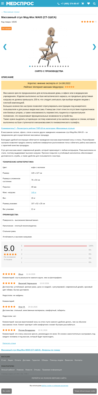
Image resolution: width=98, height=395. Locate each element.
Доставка (26, 360)
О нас (3, 360)
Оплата (18, 360)
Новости (28, 370)
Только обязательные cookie (85, 391)
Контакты (78, 360)
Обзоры (45, 360)
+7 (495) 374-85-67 (70, 3)
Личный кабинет (8, 370)
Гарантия (36, 360)
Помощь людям (56, 360)
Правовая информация (52, 370)
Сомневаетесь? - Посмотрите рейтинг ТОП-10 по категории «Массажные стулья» (38, 128)
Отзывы (37, 370)
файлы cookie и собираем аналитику (54, 386)
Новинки (20, 370)
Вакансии (69, 360)
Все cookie (6, 391)
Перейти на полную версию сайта (49, 378)
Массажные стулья (10, 12)
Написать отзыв (9, 343)
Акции (10, 360)
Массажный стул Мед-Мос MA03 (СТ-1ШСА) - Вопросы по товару (30, 350)
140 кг (33, 192)
